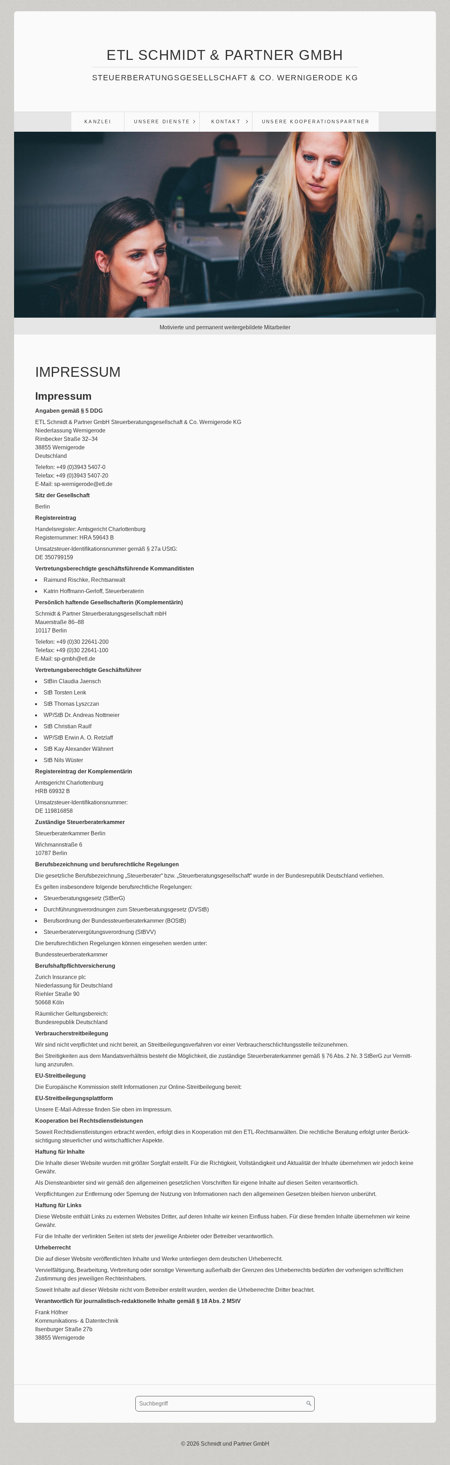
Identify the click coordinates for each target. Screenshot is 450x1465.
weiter (426, 234)
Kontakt (225, 121)
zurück (23, 234)
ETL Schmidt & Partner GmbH (225, 55)
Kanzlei (97, 121)
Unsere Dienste (162, 121)
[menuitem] (97, 122)
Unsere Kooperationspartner (315, 121)
